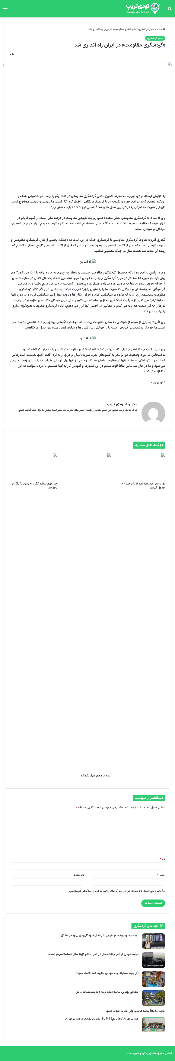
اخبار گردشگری (146, 29)
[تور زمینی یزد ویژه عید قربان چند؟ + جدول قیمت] (141, 466)
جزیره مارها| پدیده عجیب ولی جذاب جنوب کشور (135, 1011)
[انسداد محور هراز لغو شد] (87, 612)
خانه (160, 29)
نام (162, 859)
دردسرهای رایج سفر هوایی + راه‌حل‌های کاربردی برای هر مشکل (100, 935)
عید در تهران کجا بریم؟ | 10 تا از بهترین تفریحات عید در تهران (102, 1019)
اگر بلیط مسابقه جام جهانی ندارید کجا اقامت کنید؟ (107, 973)
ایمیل (161, 875)
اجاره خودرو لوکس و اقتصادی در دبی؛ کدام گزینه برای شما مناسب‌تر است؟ (93, 954)
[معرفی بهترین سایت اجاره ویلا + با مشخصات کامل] (153, 998)
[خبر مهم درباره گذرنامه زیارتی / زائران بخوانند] (33, 466)
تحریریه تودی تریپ (122, 404)
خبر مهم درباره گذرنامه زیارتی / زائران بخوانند (34, 486)
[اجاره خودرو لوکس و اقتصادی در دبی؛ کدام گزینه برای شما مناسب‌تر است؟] (153, 960)
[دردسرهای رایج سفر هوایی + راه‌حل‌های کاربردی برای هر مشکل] (153, 941)
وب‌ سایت (79, 875)
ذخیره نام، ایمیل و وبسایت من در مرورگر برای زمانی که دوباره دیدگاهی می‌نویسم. (115, 891)
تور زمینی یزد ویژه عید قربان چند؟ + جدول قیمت (143, 486)
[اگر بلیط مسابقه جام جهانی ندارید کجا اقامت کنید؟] (153, 979)
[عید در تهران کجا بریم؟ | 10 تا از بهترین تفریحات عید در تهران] (153, 1025)
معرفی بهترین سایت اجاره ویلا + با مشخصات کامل (107, 992)
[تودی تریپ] (142, 8)
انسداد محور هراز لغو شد (95, 775)
